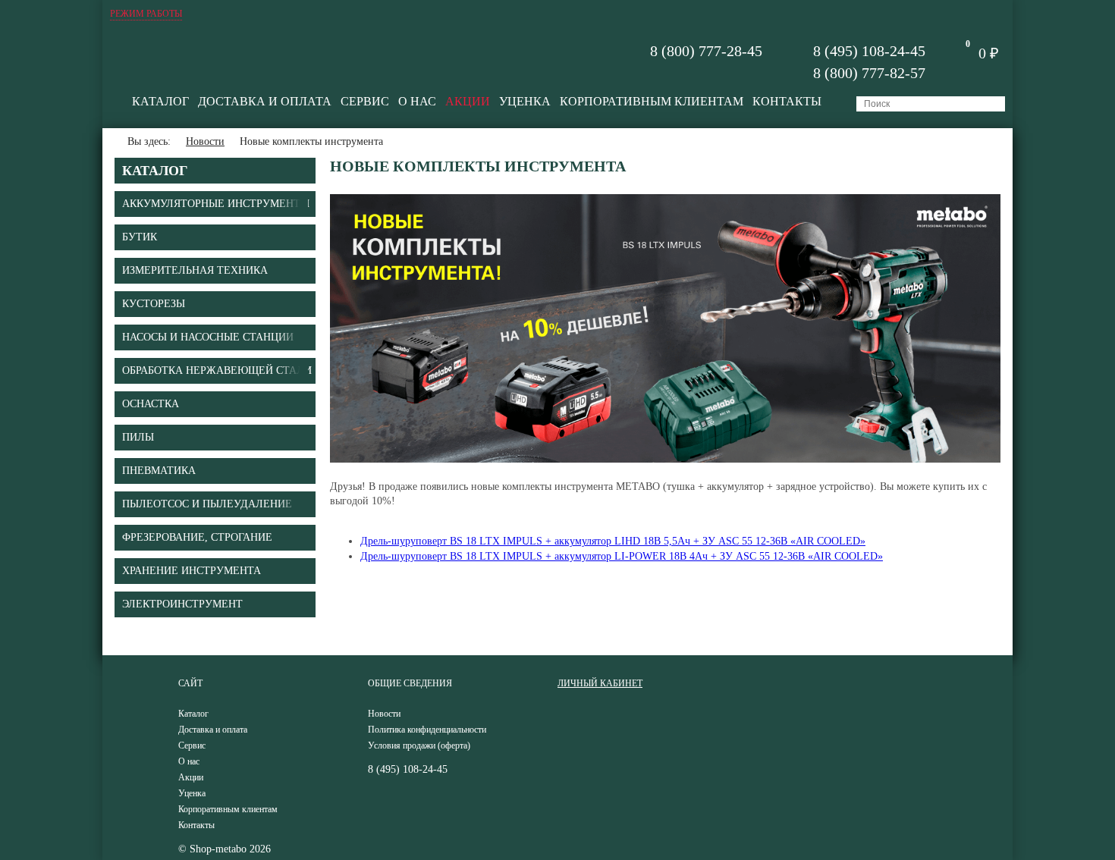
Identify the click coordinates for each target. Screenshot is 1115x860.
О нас (417, 101)
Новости (205, 141)
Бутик (139, 237)
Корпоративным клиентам (651, 101)
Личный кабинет (600, 683)
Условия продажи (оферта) (419, 745)
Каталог (160, 101)
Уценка (525, 101)
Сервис (365, 101)
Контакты (786, 101)
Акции (467, 101)
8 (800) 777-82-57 (869, 72)
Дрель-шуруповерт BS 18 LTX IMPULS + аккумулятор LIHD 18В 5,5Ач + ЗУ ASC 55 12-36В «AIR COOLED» (612, 541)
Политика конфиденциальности (427, 729)
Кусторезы (153, 303)
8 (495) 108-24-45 (869, 50)
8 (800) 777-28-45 (706, 50)
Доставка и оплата (264, 101)
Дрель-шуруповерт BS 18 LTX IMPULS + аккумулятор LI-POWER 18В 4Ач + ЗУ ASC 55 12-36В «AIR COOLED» (621, 556)
